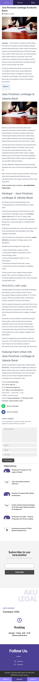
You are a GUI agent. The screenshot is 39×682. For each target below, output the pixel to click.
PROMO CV (6, 679)
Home (6, 2)
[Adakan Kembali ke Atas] (35, 678)
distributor (5, 240)
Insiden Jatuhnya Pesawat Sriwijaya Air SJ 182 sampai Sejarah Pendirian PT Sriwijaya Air (23, 507)
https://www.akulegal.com (14, 390)
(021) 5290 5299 (13, 382)
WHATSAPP (19, 679)
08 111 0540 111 (10, 384)
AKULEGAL (5, 367)
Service (20, 2)
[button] (18, 406)
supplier (34, 237)
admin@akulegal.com (13, 387)
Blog (33, 2)
